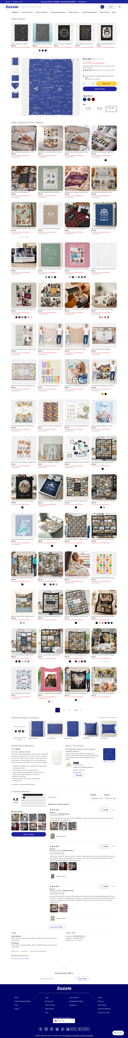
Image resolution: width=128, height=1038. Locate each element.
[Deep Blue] (84, 99)
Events (15, 2)
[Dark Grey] (89, 99)
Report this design (109, 762)
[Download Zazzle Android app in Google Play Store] (84, 1029)
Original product (61, 836)
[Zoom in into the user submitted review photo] (15, 818)
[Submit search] (102, 7)
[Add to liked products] (78, 60)
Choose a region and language (62, 1018)
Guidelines (83, 1035)
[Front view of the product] (50, 86)
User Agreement (67, 1035)
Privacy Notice (75, 1035)
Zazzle (8, 2)
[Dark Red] (93, 99)
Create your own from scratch (57, 763)
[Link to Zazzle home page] (13, 6)
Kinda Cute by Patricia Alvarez (107, 70)
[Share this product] (73, 60)
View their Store (77, 772)
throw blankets (15, 958)
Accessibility (90, 1035)
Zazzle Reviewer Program (57, 853)
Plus (20, 2)
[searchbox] (62, 7)
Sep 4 (86, 77)
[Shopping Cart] (120, 7)
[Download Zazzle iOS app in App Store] (71, 1029)
